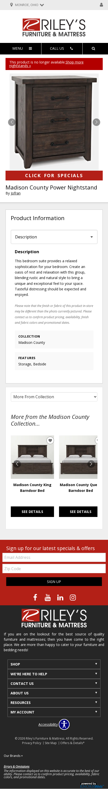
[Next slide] (91, 464)
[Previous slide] (17, 464)
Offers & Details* (72, 743)
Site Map (51, 743)
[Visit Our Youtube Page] (48, 597)
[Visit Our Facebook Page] (35, 597)
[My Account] (101, 5)
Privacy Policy (31, 743)
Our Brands (13, 756)
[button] (96, 122)
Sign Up (54, 581)
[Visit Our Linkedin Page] (60, 597)
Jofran (16, 193)
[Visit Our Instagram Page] (73, 597)
